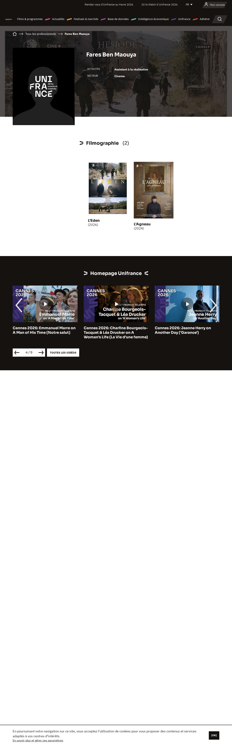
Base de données (118, 19)
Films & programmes (30, 19)
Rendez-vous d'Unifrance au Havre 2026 (109, 4)
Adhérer (205, 19)
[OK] (214, 735)
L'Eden (94, 220)
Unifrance (184, 19)
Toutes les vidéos (63, 352)
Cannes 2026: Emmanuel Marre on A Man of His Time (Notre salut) (44, 330)
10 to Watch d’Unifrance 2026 (159, 4)
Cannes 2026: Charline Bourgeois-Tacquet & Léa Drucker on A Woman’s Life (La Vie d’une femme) (116, 332)
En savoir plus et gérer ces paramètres (38, 740)
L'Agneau (142, 224)
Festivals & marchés (86, 19)
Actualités (58, 19)
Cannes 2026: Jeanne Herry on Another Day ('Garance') (183, 330)
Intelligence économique (153, 19)
